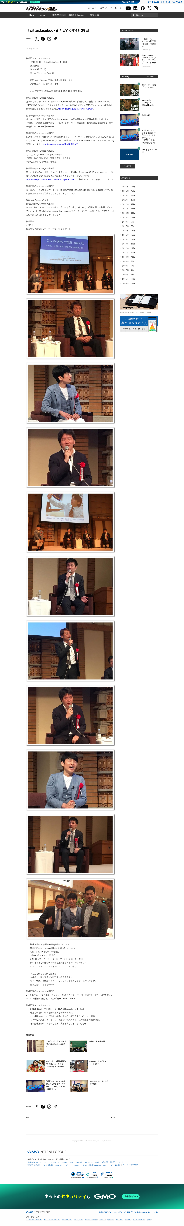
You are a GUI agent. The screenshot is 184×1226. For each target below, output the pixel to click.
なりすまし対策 (115, 1165)
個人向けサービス (138, 1219)
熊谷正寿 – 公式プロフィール (149, 86)
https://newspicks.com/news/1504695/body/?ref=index (50, 179)
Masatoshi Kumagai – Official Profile (148, 102)
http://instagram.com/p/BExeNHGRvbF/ (60, 144)
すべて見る (127, 166)
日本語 (71, 15)
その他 (149, 1219)
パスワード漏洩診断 (76, 1162)
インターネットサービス (33, 1219)
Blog (31, 15)
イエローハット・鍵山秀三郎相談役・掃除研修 (149, 42)
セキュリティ (78, 1219)
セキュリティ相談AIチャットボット (112, 1162)
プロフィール (58, 15)
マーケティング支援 (91, 1219)
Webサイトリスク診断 (92, 1162)
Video (43, 15)
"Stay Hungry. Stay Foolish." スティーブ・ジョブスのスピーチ (149, 59)
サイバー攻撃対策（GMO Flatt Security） (95, 1165)
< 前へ (28, 1117)
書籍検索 (94, 15)
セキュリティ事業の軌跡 (130, 1165)
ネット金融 (119, 1219)
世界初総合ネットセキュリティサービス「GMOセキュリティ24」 (47, 1162)
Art (116, 8)
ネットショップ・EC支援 (51, 1219)
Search (139, 15)
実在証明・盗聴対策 (33, 1165)
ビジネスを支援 (66, 1219)
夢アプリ (104, 8)
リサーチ (102, 1219)
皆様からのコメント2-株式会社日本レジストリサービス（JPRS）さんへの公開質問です (149, 136)
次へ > (113, 1117)
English (80, 15)
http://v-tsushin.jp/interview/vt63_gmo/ (75, 109)
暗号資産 (127, 1219)
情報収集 (110, 1219)
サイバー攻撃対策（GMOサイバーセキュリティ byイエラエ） (61, 1165)
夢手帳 (91, 8)
